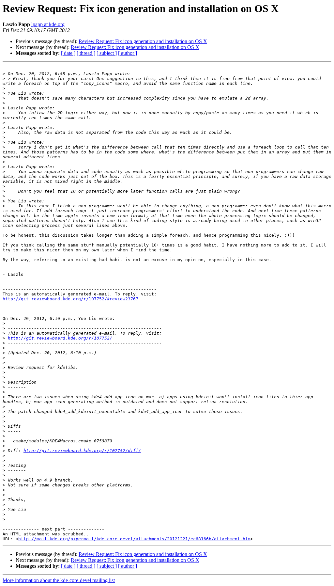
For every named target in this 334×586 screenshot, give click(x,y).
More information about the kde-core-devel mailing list (59, 580)
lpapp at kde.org (48, 24)
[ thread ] (86, 53)
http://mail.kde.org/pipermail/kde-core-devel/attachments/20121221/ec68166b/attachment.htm (134, 538)
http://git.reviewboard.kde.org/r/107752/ (60, 338)
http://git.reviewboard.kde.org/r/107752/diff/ (82, 450)
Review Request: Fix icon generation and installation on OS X (143, 41)
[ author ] (127, 53)
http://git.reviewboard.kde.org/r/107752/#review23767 (70, 298)
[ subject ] (107, 53)
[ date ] (68, 53)
